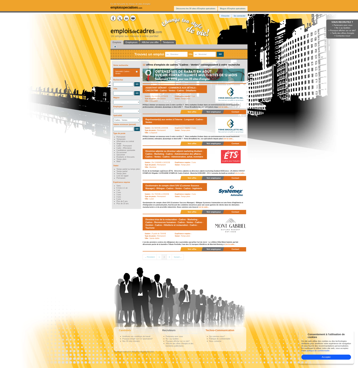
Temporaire (120, 139)
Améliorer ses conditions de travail (136, 336)
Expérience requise (121, 182)
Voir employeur (214, 112)
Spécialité (117, 115)
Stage (118, 144)
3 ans (118, 195)
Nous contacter (215, 341)
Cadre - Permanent (124, 146)
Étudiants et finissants (125, 157)
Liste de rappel (122, 176)
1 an (118, 190)
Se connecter (239, 16)
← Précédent (150, 257)
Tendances (168, 42)
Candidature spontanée (125, 150)
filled (118, 161)
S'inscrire (225, 16)
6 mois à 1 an (122, 188)
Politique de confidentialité (219, 339)
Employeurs (131, 42)
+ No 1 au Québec (342, 28)
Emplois (117, 42)
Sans (118, 186)
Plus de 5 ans (122, 201)
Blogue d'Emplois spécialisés (232, 8)
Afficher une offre (150, 42)
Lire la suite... (223, 107)
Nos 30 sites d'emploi (131, 341)
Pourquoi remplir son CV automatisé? (137, 339)
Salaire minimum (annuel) (124, 124)
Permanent (120, 137)
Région (116, 98)
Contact (235, 112)
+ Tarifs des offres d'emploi (342, 33)
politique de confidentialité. (318, 350)
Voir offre (192, 112)
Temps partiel (121, 171)
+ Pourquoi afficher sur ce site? (342, 30)
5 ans (118, 199)
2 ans (118, 192)
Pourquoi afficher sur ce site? (177, 341)
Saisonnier (120, 155)
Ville (190, 54)
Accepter (326, 357)
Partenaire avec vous (174, 336)
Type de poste (119, 133)
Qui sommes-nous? (217, 336)
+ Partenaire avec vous (342, 25)
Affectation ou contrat (125, 141)
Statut (115, 166)
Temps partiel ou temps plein (128, 169)
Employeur (118, 107)
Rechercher (118, 80)
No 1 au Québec (172, 339)
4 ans (118, 197)
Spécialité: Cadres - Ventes (122, 72)
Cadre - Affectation (124, 148)
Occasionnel (121, 153)
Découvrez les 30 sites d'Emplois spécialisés (195, 8)
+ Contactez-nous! (342, 36)
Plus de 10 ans (122, 204)
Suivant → (178, 257)
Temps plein (121, 159)
